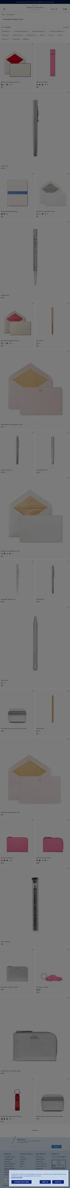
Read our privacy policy (16, 1177)
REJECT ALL (45, 1182)
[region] (39, 1178)
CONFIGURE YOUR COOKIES (21, 1182)
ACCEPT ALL (58, 1182)
